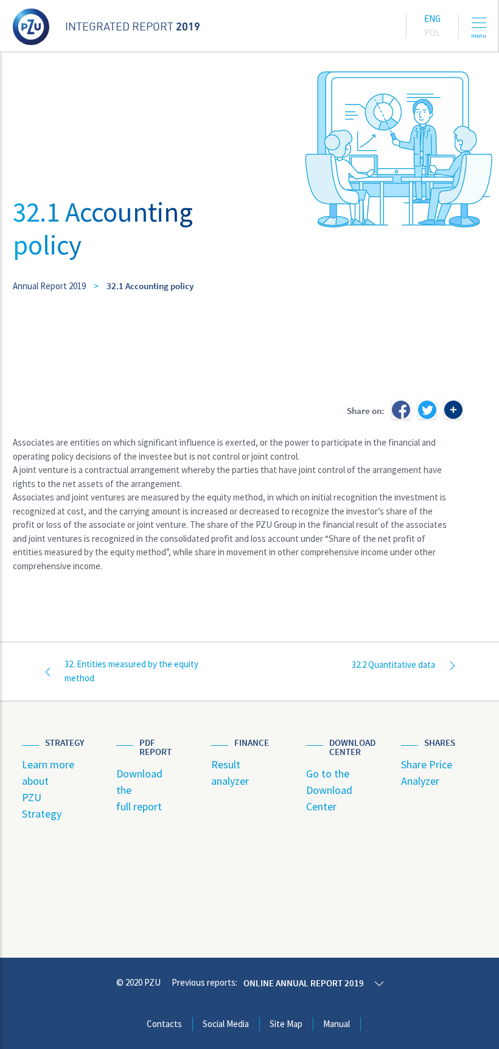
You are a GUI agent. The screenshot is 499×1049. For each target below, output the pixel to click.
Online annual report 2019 (303, 983)
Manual (336, 1024)
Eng (432, 18)
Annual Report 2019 (49, 286)
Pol (432, 32)
